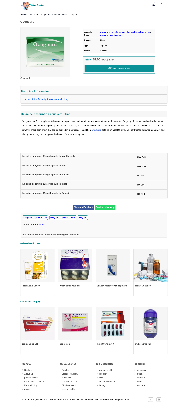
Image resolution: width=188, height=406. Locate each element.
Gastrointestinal (69, 381)
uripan (139, 374)
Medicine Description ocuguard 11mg (47, 99)
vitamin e (104, 32)
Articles (65, 370)
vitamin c (119, 32)
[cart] (154, 4)
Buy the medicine (121, 68)
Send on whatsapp (105, 207)
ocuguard (83, 217)
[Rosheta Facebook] (150, 399)
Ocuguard (96, 130)
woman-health (105, 370)
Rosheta (28, 370)
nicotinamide (115, 35)
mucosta (141, 385)
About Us (28, 374)
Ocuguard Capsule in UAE (35, 217)
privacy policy (31, 377)
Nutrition (103, 374)
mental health (68, 389)
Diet (101, 377)
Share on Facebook (83, 207)
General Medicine (107, 381)
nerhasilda (141, 370)
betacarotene (144, 32)
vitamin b (104, 35)
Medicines (66, 377)
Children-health (69, 385)
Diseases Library (70, 374)
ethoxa (140, 381)
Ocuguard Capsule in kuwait (62, 217)
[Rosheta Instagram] (158, 399)
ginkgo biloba (130, 32)
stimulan (141, 377)
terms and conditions (34, 381)
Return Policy (30, 385)
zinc (111, 32)
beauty (102, 385)
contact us (29, 389)
